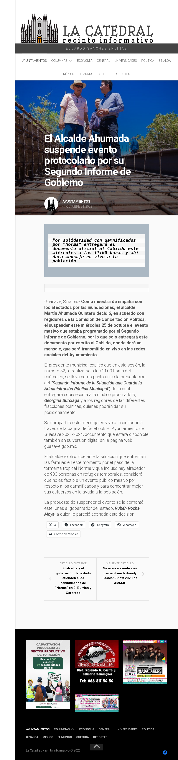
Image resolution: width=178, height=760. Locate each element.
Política (147, 60)
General (103, 60)
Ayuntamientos (34, 60)
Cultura (104, 74)
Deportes (122, 74)
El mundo (86, 74)
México (68, 74)
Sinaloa (164, 60)
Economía (84, 60)
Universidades (125, 60)
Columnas (59, 60)
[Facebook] (165, 752)
